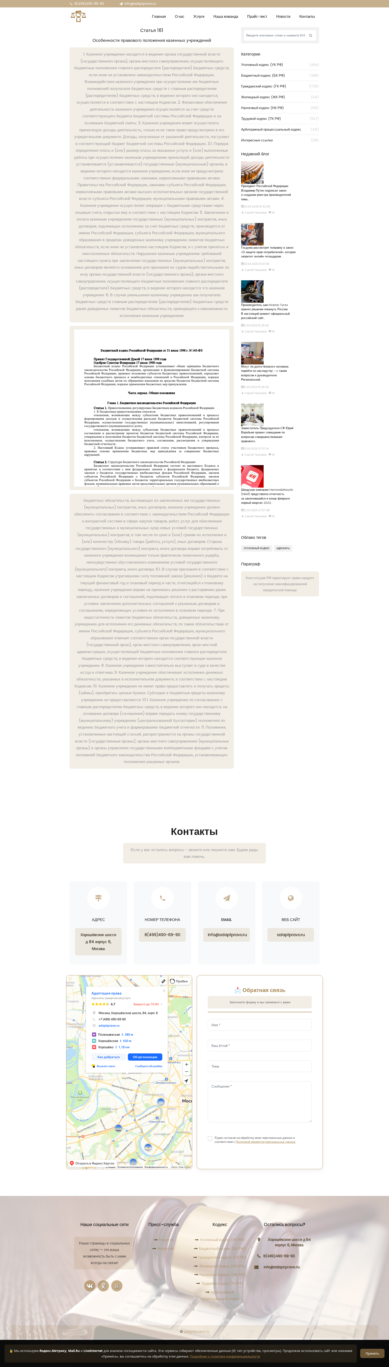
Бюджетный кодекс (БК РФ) (280, 75)
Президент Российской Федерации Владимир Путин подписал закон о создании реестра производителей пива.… (266, 192)
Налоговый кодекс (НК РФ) (280, 107)
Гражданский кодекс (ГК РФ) (280, 86)
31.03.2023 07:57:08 (257, 510)
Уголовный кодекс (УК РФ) (280, 64)
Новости (166, 1239)
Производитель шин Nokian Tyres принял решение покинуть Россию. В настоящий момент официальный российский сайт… (265, 311)
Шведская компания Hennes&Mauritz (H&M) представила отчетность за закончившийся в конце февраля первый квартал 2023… (267, 496)
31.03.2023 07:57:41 (256, 448)
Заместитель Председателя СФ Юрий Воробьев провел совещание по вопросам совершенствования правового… (267, 435)
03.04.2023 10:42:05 (257, 206)
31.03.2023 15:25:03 (256, 387)
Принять (372, 1353)
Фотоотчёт (166, 1248)
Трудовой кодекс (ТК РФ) (280, 118)
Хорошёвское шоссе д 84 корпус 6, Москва (98, 941)
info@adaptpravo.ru (140, 3)
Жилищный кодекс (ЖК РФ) (280, 97)
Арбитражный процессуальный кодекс (280, 129)
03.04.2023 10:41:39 (256, 264)
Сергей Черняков (255, 212)
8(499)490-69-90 (89, 3)
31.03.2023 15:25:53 (256, 325)
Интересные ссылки (280, 140)
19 (273, 212)
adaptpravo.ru (291, 934)
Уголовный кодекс (257, 548)
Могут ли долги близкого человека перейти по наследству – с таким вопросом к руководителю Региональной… (264, 373)
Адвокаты (283, 548)
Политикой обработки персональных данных (266, 1142)
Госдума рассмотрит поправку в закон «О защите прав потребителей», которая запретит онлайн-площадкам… (268, 252)
